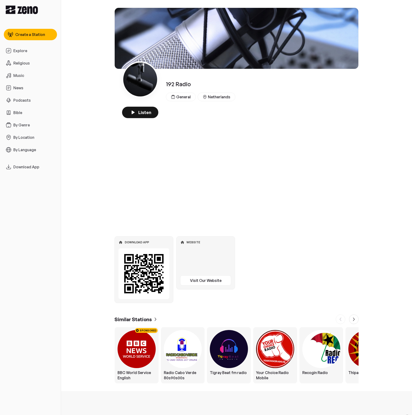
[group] (236, 355)
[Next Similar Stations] (354, 319)
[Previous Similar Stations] (340, 319)
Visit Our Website (205, 280)
